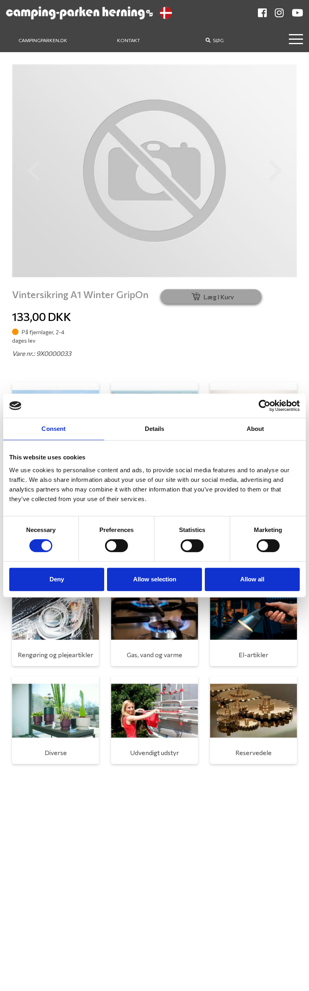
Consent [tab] (53, 428)
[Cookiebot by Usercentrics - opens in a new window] (264, 406)
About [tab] (255, 428)
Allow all (252, 579)
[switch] (116, 545)
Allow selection (154, 579)
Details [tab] (155, 428)
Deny (56, 579)
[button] (33, 170)
